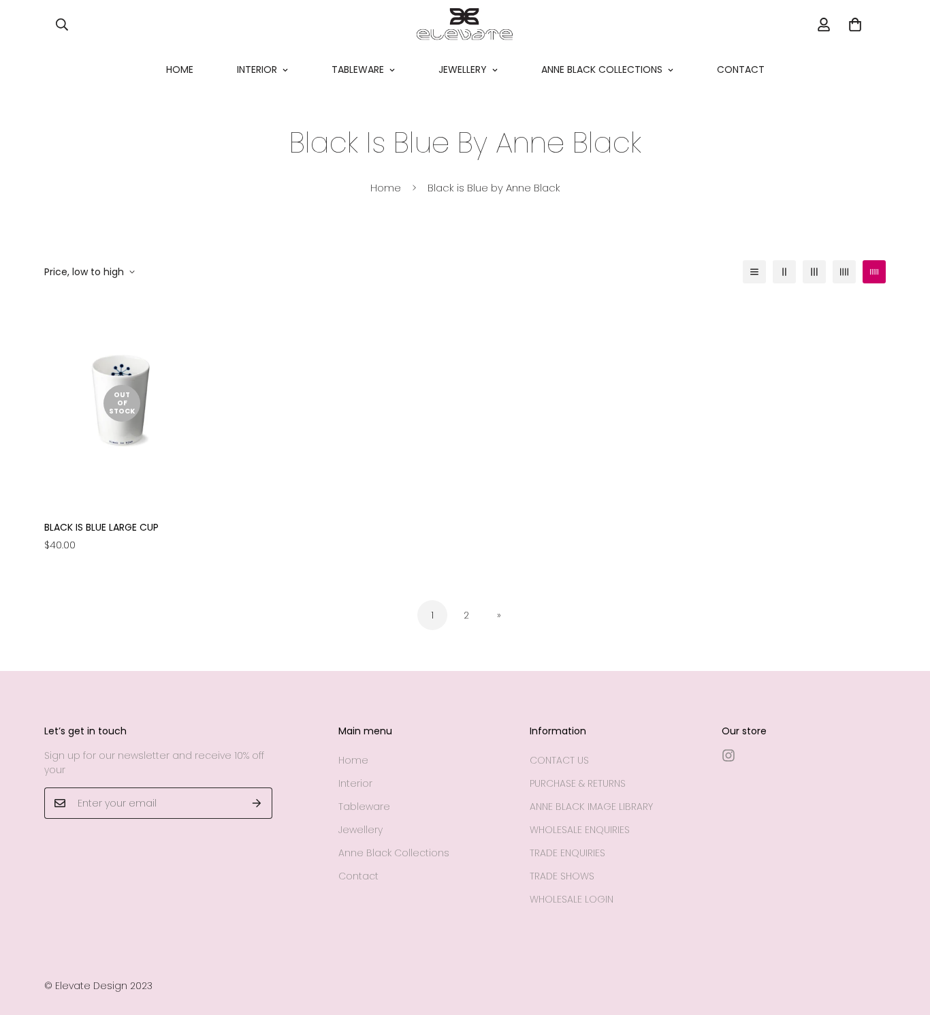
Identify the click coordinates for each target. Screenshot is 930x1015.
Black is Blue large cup (101, 527)
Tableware (358, 69)
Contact (741, 69)
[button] (855, 24)
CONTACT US (559, 760)
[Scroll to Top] (903, 940)
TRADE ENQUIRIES (567, 853)
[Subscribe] (257, 803)
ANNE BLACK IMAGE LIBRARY (591, 806)
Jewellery (462, 69)
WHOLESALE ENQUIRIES (580, 830)
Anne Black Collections (601, 69)
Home (179, 69)
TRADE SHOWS (562, 876)
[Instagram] (728, 755)
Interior (257, 69)
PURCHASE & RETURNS (578, 783)
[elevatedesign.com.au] (464, 24)
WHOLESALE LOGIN (571, 899)
